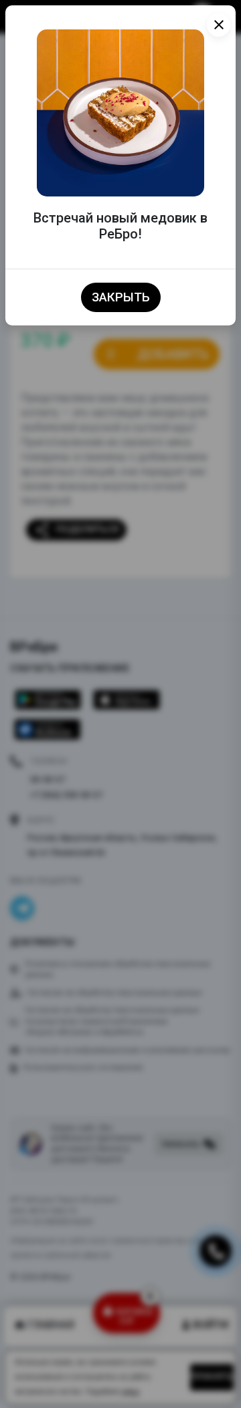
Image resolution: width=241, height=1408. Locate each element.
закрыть (121, 297)
